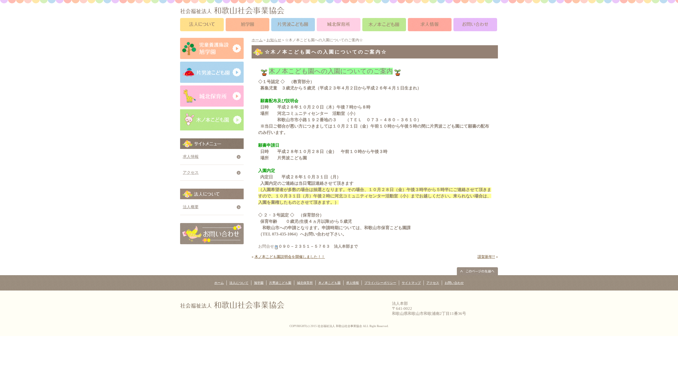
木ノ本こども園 (329, 283)
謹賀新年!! (486, 257)
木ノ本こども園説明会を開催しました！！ (290, 257)
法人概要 (191, 207)
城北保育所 (305, 283)
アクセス (191, 172)
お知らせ (273, 40)
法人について (238, 283)
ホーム (257, 40)
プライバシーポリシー (380, 283)
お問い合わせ (454, 283)
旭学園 (259, 283)
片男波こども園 (280, 283)
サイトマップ (411, 283)
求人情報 (191, 157)
